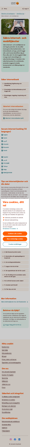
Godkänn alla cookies (15, 234)
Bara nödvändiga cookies (15, 239)
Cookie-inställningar (15, 244)
